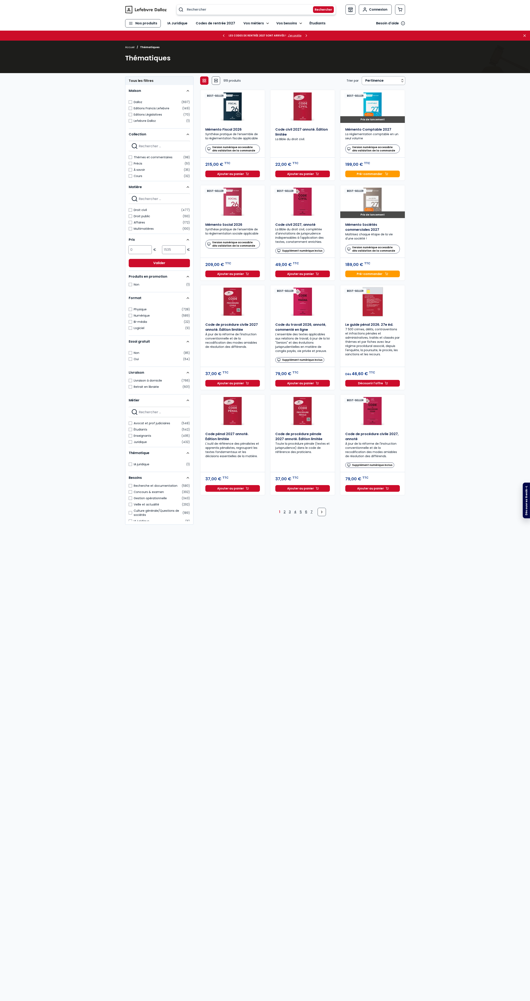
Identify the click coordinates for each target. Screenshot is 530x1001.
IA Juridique (177, 23)
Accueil (130, 47)
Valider (159, 263)
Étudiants (317, 23)
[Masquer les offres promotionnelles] (526, 36)
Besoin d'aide (387, 23)
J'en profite (294, 35)
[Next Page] (322, 512)
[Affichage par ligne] (216, 80)
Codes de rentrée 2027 (215, 23)
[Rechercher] (321, 9)
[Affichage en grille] (204, 80)
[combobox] (256, 10)
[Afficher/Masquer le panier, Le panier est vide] (400, 10)
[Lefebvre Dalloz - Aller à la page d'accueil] (146, 9)
